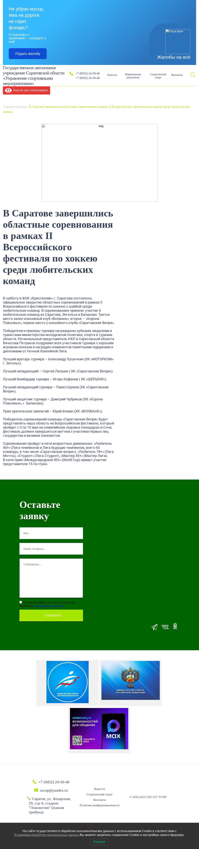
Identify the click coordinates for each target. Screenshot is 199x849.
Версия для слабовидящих (30, 90)
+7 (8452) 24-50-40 (87, 73)
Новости (112, 75)
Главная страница (14, 106)
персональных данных (49, 605)
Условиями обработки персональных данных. (47, 835)
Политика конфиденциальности (100, 805)
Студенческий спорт (158, 76)
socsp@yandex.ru (54, 790)
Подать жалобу (27, 54)
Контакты (176, 75)
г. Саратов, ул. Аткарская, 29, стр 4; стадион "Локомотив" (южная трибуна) (50, 805)
